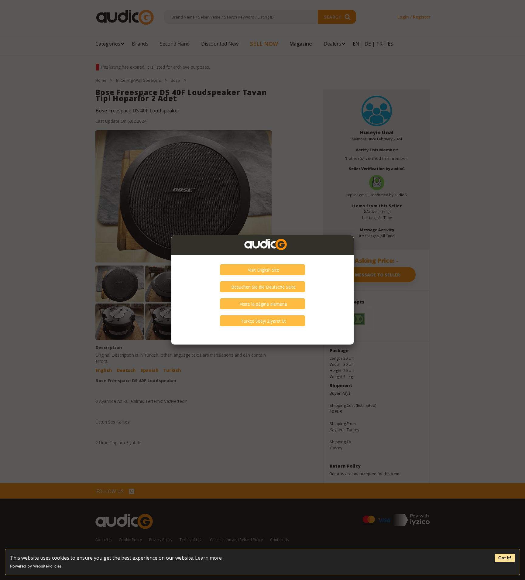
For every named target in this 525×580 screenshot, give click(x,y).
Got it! (504, 557)
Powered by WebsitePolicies (36, 566)
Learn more (208, 557)
